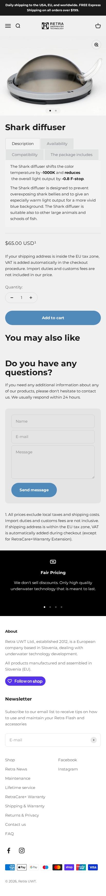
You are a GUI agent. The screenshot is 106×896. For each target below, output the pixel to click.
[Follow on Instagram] (21, 850)
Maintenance (17, 778)
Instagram (68, 769)
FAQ (9, 833)
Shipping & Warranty (25, 806)
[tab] (22, 143)
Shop (10, 759)
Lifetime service (20, 787)
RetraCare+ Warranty (25, 796)
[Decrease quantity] (11, 298)
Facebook (67, 759)
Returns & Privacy (22, 815)
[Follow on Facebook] (8, 850)
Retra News (16, 769)
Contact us (15, 824)
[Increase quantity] (30, 298)
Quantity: (14, 287)
